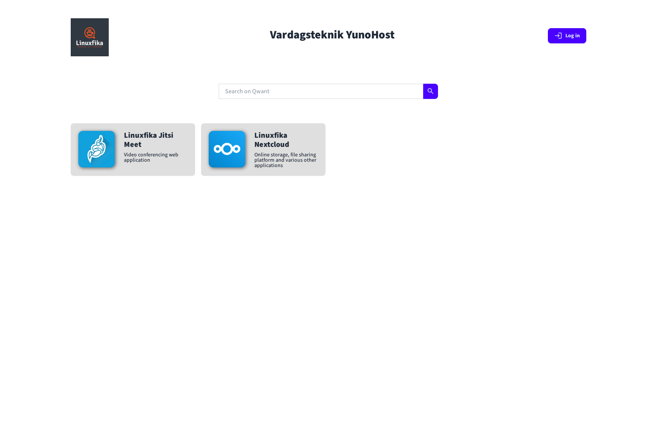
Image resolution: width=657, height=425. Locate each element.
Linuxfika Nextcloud (271, 140)
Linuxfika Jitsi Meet (148, 140)
